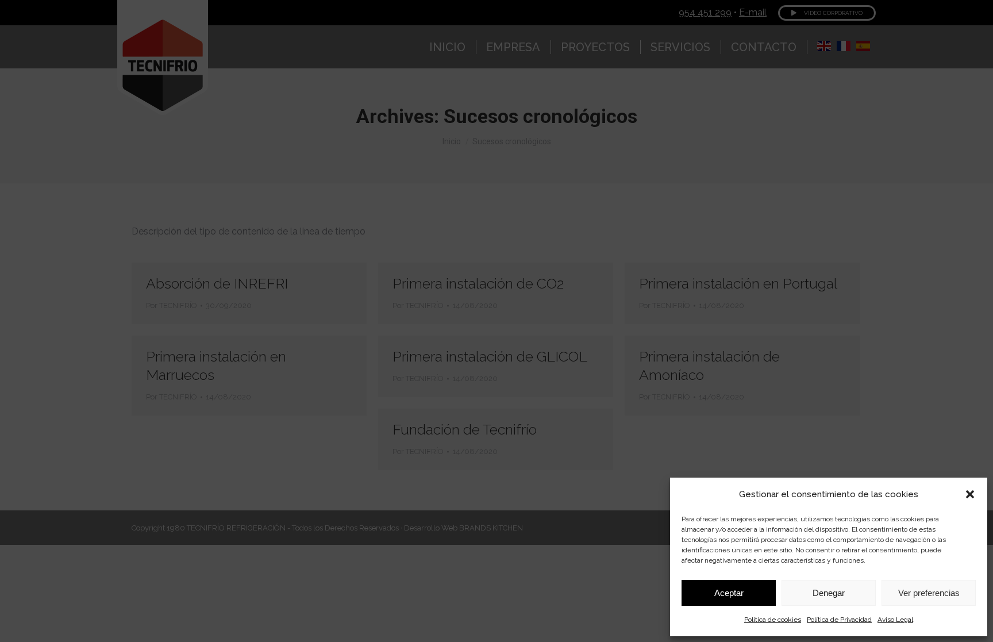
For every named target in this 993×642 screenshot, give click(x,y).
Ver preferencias (929, 593)
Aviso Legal (895, 620)
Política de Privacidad (839, 620)
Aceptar (729, 593)
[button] (970, 494)
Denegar (829, 593)
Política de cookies (772, 620)
